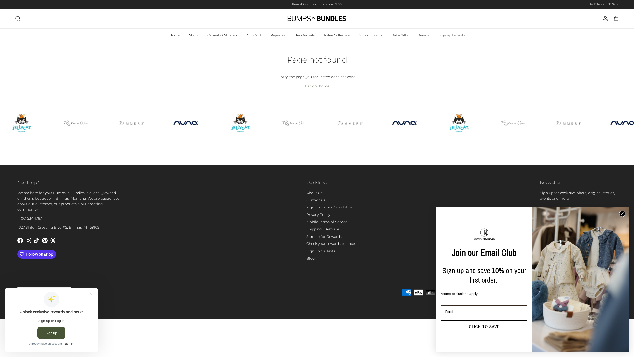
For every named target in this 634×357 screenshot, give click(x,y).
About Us (314, 193)
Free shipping (302, 4)
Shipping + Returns (323, 229)
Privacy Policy (318, 214)
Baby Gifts (400, 35)
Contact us (315, 200)
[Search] (18, 19)
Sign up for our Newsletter (329, 207)
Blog (310, 258)
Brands (423, 35)
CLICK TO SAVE (484, 327)
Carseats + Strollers (222, 35)
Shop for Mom (370, 35)
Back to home (317, 86)
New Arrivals (304, 35)
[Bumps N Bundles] (317, 18)
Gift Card (254, 35)
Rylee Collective (337, 35)
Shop (193, 35)
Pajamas (278, 35)
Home (174, 35)
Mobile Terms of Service (326, 222)
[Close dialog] (622, 214)
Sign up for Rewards (324, 236)
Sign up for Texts (452, 35)
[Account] (604, 19)
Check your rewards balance (330, 243)
